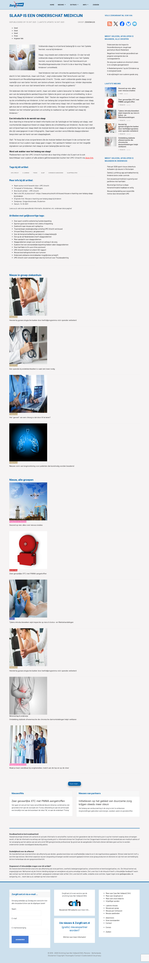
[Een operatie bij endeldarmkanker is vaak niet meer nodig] (28, 345)
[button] (62, 4)
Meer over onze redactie (115, 898)
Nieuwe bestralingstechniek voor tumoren (30, 252)
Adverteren (110, 918)
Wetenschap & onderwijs (18, 716)
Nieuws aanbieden (113, 913)
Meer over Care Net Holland (116, 893)
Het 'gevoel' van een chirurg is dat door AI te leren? (30, 417)
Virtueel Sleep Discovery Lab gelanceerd (29, 231)
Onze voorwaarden (113, 920)
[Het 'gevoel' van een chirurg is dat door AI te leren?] (28, 394)
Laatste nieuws (112, 905)
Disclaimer (52, 955)
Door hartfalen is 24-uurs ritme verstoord (29, 247)
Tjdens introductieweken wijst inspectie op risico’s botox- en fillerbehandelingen (41, 622)
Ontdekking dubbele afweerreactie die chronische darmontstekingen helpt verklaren (42, 719)
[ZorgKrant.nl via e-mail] (134, 24)
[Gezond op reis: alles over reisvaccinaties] (28, 501)
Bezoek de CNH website (68, 910)
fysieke (35, 172)
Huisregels (70, 955)
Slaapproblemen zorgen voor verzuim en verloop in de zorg (35, 242)
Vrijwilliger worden (112, 901)
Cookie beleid (87, 955)
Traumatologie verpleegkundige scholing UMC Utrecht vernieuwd (38, 229)
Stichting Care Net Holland (68, 953)
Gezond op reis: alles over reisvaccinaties (26, 525)
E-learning (25, 172)
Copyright (60, 955)
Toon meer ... (74, 784)
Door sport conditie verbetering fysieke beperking (32, 221)
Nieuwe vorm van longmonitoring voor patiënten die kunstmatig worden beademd (41, 466)
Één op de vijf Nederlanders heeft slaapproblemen (33, 237)
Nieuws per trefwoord (114, 911)
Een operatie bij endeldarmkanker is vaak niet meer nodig (32, 369)
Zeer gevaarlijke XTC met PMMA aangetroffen (28, 573)
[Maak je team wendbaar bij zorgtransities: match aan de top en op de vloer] (28, 744)
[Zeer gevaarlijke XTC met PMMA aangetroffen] (28, 550)
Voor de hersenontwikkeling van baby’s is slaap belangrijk (35, 234)
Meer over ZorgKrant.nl (114, 896)
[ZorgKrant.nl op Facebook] (122, 24)
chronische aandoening (55, 172)
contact (37, 877)
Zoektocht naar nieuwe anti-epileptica (28, 226)
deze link (89, 157)
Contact (109, 923)
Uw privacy (97, 955)
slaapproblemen (72, 172)
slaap (43, 172)
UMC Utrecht (15, 172)
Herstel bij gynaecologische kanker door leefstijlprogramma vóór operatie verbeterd (42, 320)
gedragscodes (125, 874)
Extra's (108, 927)
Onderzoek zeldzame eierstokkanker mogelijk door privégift (36, 255)
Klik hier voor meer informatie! (74, 937)
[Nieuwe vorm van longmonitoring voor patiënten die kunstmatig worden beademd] (28, 442)
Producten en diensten (17, 522)
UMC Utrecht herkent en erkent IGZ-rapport (30, 250)
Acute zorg (13, 570)
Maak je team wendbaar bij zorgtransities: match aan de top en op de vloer (39, 768)
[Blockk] (16, 4)
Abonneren (20, 939)
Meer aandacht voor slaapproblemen (27, 239)
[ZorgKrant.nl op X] (115, 24)
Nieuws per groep (112, 908)
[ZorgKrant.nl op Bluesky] (129, 24)
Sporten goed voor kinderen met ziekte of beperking (33, 224)
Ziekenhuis (90, 22)
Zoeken (108, 932)
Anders (12, 619)
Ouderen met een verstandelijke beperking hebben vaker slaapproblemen (41, 245)
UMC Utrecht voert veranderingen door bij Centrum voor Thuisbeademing (41, 258)
